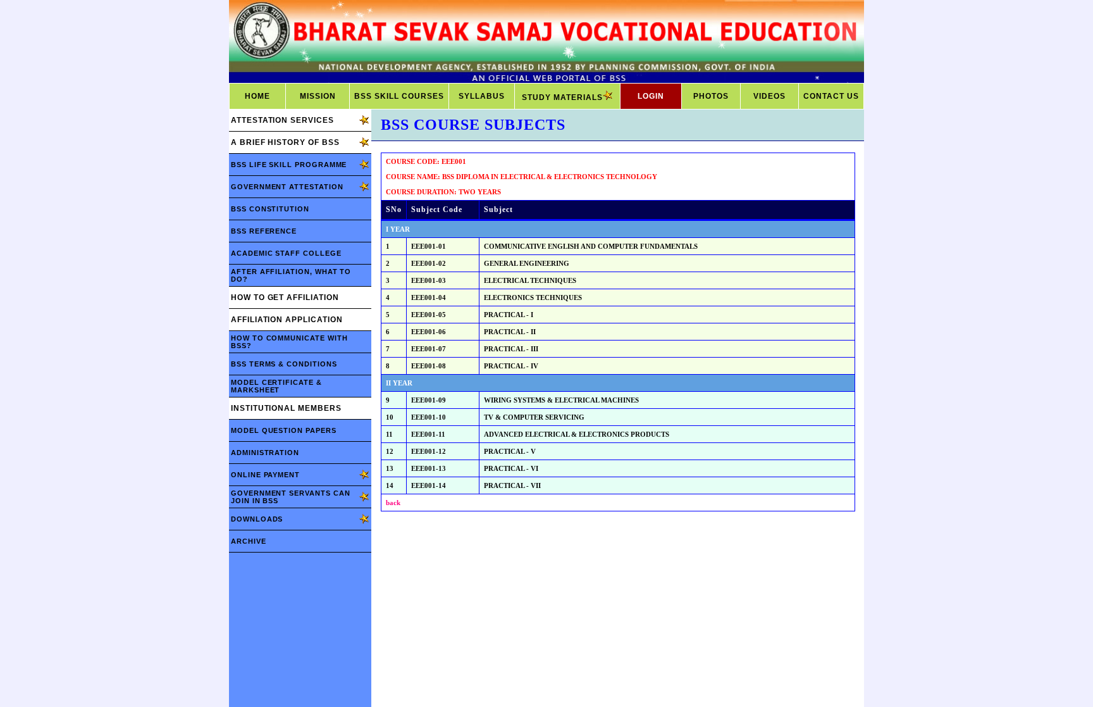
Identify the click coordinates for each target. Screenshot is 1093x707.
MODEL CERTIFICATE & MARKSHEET (276, 386)
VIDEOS (769, 96)
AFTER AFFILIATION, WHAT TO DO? (291, 275)
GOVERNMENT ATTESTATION (287, 187)
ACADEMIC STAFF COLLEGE (286, 253)
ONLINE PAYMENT (265, 475)
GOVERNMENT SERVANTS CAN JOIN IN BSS (290, 496)
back (393, 502)
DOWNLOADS (257, 519)
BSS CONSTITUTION (270, 209)
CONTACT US (831, 96)
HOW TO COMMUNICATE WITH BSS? (289, 341)
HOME (257, 96)
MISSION (318, 96)
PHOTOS (711, 96)
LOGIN (651, 96)
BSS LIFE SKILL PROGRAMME (289, 164)
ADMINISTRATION (265, 452)
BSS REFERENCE (264, 231)
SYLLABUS (482, 96)
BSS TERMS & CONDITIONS (284, 364)
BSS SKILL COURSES (399, 96)
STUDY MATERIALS (562, 97)
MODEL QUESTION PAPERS (284, 430)
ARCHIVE (248, 541)
